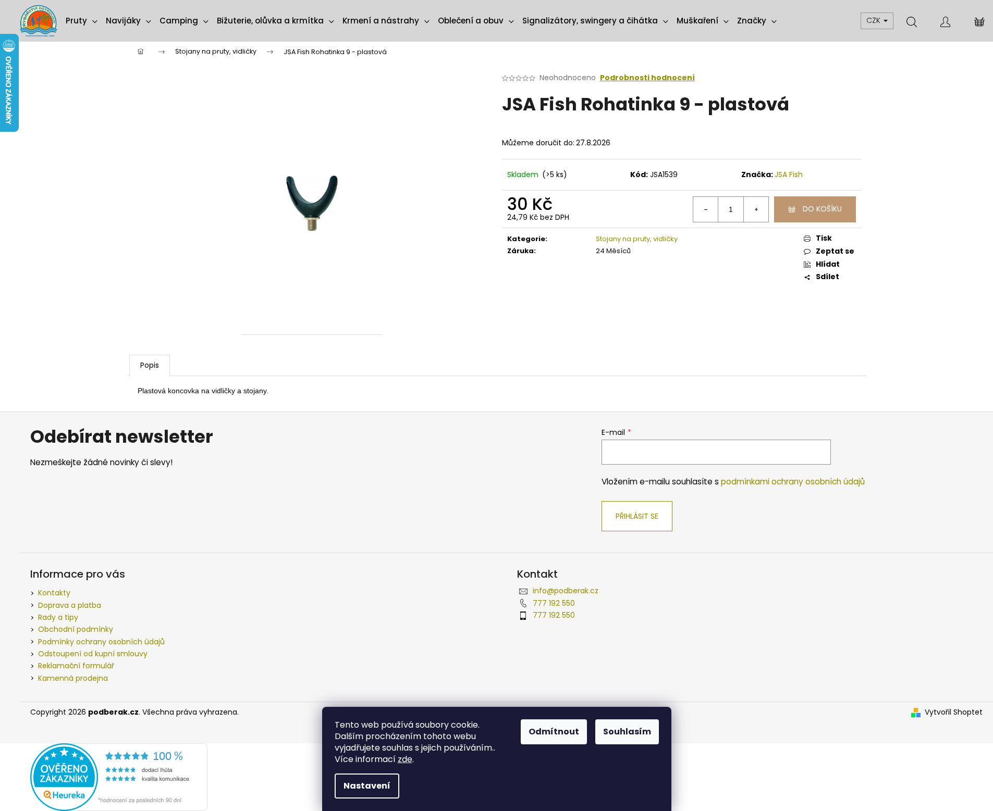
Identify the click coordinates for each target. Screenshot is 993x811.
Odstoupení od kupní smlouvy (93, 653)
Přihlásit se (637, 516)
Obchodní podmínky (75, 629)
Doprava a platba (69, 605)
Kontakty (54, 593)
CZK (874, 20)
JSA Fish (789, 174)
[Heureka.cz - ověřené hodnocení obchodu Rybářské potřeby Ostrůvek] (118, 776)
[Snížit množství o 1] (705, 209)
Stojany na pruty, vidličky (637, 239)
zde (405, 759)
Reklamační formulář (76, 665)
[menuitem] (82, 21)
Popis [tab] (149, 365)
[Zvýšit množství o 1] (755, 209)
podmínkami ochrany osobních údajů (793, 481)
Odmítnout (554, 732)
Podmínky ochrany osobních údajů (101, 642)
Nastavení (367, 786)
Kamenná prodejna (73, 678)
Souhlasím (627, 732)
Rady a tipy (58, 617)
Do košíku (822, 209)
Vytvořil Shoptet (954, 712)
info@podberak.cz (565, 590)
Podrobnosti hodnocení (647, 78)
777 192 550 (554, 603)
